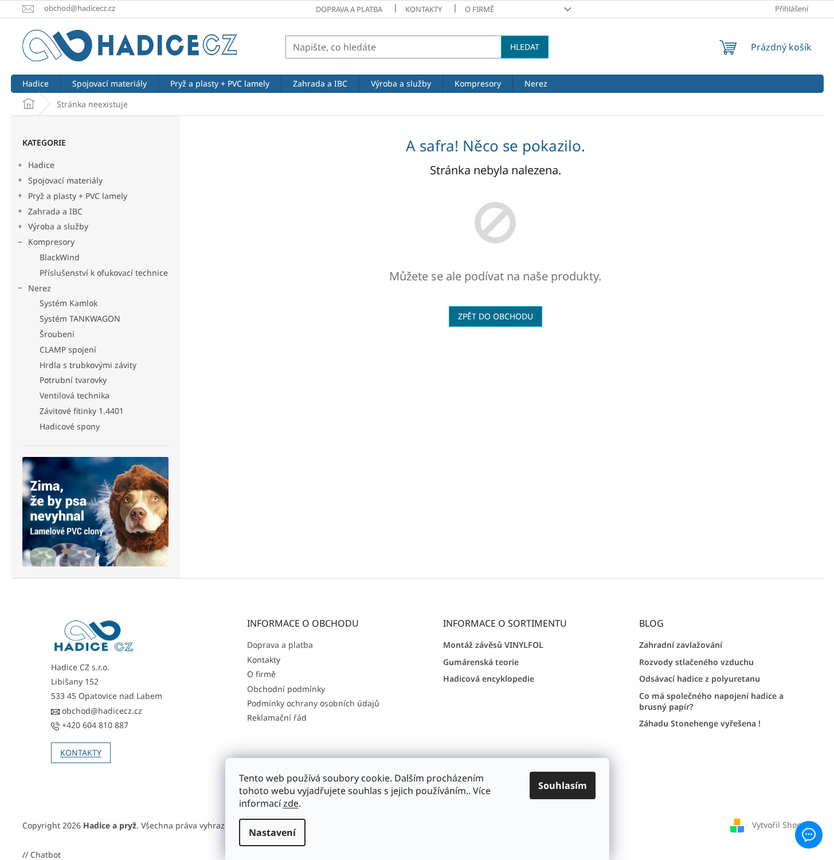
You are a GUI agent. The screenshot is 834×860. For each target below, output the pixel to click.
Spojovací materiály (65, 180)
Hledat (524, 46)
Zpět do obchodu (495, 316)
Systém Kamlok (68, 303)
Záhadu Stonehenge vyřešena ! (700, 723)
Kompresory (51, 241)
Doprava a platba (349, 9)
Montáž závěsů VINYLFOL (493, 644)
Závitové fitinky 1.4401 (82, 410)
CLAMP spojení (68, 349)
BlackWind (60, 257)
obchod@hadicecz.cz (101, 710)
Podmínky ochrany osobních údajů (313, 703)
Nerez (39, 288)
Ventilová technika (74, 395)
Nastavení (272, 832)
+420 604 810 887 (94, 725)
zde (291, 803)
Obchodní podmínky (286, 688)
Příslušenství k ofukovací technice (104, 272)
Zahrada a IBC (55, 211)
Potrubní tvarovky (73, 379)
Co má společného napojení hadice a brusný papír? (711, 701)
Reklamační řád (277, 717)
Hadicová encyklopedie (488, 678)
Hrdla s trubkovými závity (88, 364)
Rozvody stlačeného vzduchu (696, 661)
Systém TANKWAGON (80, 318)
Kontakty (423, 9)
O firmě (479, 9)
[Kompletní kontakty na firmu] (94, 636)
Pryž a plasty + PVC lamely (77, 195)
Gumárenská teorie (481, 661)
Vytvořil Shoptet (782, 824)
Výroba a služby (58, 226)
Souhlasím (562, 785)
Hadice (41, 164)
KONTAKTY (80, 752)
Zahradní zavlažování (680, 644)
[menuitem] (35, 84)
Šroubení (57, 334)
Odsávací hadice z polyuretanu (699, 678)
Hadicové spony (70, 426)
